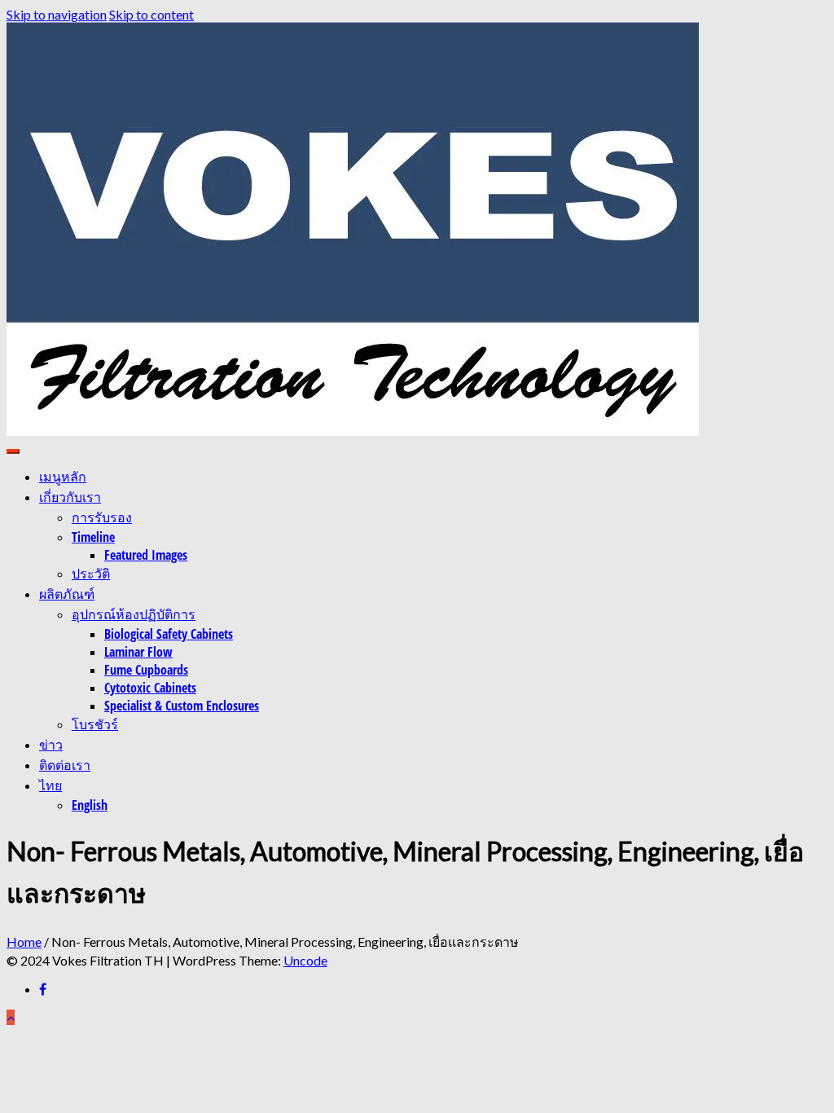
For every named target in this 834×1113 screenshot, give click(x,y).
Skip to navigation (57, 14)
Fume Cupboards (146, 670)
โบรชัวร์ (95, 724)
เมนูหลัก (62, 477)
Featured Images (145, 555)
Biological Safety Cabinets (168, 634)
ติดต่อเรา (64, 765)
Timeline (93, 537)
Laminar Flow (138, 652)
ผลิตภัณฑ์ (66, 594)
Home (24, 941)
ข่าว (51, 745)
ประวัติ (91, 574)
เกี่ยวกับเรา (70, 497)
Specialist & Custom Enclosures (181, 706)
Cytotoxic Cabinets (150, 688)
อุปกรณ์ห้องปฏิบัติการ (133, 614)
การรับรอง (102, 517)
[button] (353, 229)
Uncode (305, 960)
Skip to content (151, 14)
